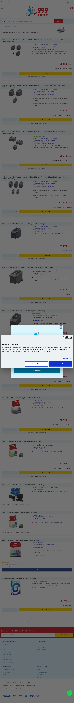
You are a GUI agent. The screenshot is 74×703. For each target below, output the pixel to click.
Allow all (60, 364)
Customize (35, 364)
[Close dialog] (60, 327)
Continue (37, 370)
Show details (64, 358)
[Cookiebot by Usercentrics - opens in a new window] (64, 337)
